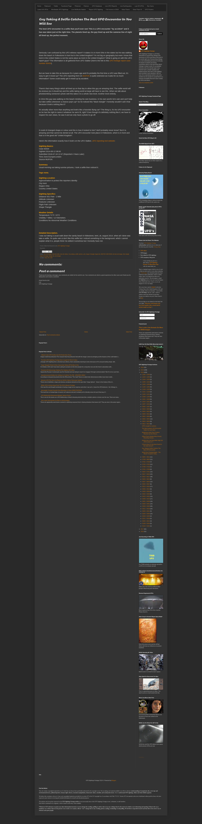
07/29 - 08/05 (146, 459)
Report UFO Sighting (96, 9)
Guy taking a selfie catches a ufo (77, 254)
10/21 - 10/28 (146, 399)
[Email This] (43, 252)
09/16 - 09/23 (146, 411)
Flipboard (47, 6)
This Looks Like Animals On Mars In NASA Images (55, 400)
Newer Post (42, 332)
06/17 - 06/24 (146, 474)
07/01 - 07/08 (146, 469)
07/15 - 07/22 (146, 464)
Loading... (142, 757)
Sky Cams (150, 6)
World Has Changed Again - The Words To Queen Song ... (151, 453)
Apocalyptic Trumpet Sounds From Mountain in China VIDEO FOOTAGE (61, 390)
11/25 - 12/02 (146, 387)
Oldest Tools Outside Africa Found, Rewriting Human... (152, 437)
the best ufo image (117, 254)
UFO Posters (149, 9)
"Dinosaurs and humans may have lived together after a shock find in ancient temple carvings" (149, 305)
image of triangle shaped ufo (93, 254)
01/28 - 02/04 (146, 523)
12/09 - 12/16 (146, 382)
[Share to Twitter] (47, 252)
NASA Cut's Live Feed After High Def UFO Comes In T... (152, 441)
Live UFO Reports (111, 6)
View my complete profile (146, 82)
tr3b (124, 254)
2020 (142, 367)
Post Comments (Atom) (53, 335)
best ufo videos (64, 254)
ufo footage (58, 256)
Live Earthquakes (126, 6)
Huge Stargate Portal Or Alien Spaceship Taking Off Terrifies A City (60, 365)
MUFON (86, 76)
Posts (141, 315)
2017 (142, 529)
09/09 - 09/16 (146, 414)
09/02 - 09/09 (146, 416)
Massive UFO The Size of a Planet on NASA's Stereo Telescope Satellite (61, 380)
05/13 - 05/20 (146, 486)
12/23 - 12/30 (146, 377)
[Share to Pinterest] (51, 252)
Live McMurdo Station (78, 9)
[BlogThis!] (45, 252)
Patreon (86, 6)
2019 (142, 370)
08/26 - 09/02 (146, 419)
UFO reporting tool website (103, 141)
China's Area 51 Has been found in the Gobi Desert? (152, 445)
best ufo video (56, 254)
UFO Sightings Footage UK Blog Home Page (150, 263)
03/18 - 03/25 (146, 506)
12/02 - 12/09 (146, 384)
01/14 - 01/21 (146, 526)
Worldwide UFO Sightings (59, 9)
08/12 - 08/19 (146, 424)
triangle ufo (51, 256)
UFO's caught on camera (149, 426)
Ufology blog (157, 247)
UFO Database (97, 6)
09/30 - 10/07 (146, 406)
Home (39, 6)
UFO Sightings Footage (148, 51)
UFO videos (143, 251)
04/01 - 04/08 (146, 501)
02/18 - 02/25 (146, 516)
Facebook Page (66, 6)
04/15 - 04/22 (146, 496)
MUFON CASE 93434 (106, 254)
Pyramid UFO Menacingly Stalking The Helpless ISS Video (57, 370)
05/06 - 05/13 (146, 489)
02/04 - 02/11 (146, 521)
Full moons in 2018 (112, 9)
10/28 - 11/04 (146, 396)
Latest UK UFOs (42, 9)
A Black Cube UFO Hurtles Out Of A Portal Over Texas (56, 355)
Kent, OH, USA (48, 257)
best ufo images (48, 254)
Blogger (114, 780)
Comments (143, 318)
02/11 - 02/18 (146, 518)
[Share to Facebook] (49, 252)
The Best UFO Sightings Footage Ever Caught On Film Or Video (59, 360)
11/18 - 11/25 (146, 389)
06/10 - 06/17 (146, 476)
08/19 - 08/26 (146, 421)
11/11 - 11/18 (146, 392)
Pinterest (78, 6)
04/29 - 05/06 (146, 491)
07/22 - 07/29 (146, 462)
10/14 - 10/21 (146, 401)
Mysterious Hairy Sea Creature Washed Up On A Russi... (151, 433)
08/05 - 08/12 (146, 457)
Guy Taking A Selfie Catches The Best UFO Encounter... (151, 449)
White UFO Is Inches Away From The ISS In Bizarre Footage (58, 385)
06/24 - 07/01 (146, 471)
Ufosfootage (144, 273)
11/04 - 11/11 (146, 394)
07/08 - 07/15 (146, 467)
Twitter (56, 6)
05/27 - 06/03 (146, 481)
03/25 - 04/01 (146, 504)
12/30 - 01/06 (146, 374)
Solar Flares (126, 9)
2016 (142, 531)
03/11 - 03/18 (146, 508)
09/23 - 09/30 (146, 409)
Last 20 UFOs (139, 6)
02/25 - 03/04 (146, 513)
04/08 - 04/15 (146, 499)
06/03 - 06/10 (146, 479)
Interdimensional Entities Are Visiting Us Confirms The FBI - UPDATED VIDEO (63, 375)
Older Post (129, 332)
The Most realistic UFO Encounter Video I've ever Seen (151, 429)
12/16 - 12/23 (146, 379)
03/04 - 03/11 (146, 511)
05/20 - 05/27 (146, 484)
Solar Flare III (137, 9)
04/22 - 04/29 (146, 494)
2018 (142, 372)
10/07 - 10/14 (146, 404)
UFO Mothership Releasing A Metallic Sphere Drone (56, 395)
